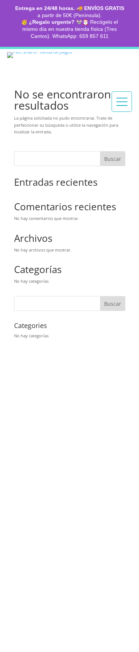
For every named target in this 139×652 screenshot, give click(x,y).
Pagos (23, 463)
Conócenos (32, 403)
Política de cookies (40, 531)
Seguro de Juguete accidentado (57, 479)
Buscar (112, 158)
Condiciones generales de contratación (68, 539)
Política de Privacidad (44, 524)
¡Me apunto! (39, 612)
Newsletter (31, 557)
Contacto (29, 423)
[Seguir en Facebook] (57, 445)
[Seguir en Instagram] (21, 445)
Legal (23, 497)
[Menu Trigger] (122, 101)
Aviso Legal (30, 516)
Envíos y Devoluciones (46, 471)
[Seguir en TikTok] (39, 445)
